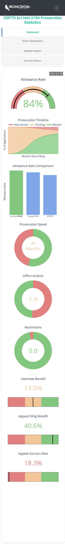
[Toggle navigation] (56, 8)
